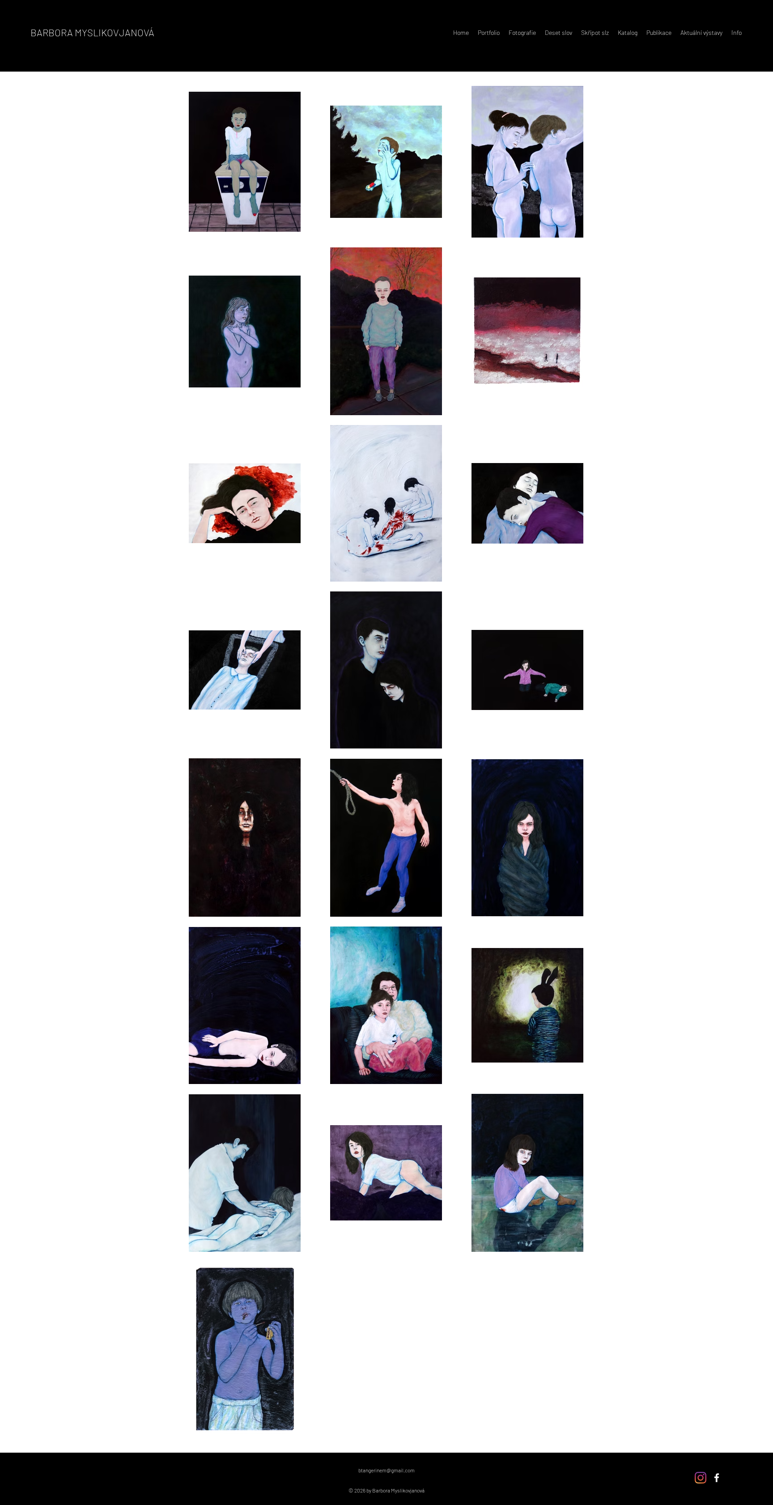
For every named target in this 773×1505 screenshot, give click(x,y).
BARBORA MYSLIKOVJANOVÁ (92, 32)
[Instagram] (700, 1478)
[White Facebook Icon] (716, 1478)
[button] (488, 32)
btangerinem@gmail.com (386, 1470)
